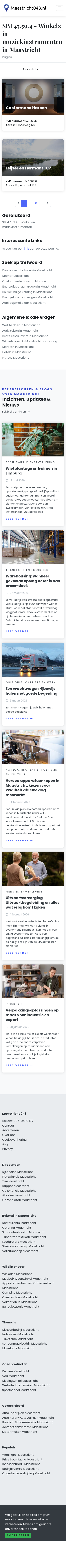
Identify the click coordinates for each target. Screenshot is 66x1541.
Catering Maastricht (16, 1228)
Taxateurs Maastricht (17, 1339)
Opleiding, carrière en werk (31, 682)
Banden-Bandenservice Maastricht (27, 1422)
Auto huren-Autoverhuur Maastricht (28, 1418)
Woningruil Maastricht (18, 1455)
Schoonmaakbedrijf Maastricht (24, 1343)
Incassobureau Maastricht (21, 1464)
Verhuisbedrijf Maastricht (20, 1251)
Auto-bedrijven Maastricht (21, 1413)
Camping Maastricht (17, 1292)
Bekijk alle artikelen (14, 411)
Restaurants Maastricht (19, 1223)
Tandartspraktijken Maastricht (24, 1237)
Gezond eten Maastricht (19, 1200)
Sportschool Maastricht (19, 1390)
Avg (5, 1144)
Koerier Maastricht (15, 276)
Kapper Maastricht (16, 1186)
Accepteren (18, 1535)
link (26, 249)
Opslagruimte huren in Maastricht (26, 281)
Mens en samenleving (24, 891)
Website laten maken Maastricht (26, 1385)
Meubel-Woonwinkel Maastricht (25, 1279)
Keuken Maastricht (15, 1371)
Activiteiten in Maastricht (20, 331)
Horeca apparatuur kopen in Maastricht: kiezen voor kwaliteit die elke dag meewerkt (32, 787)
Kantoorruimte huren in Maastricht (27, 270)
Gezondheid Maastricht (19, 1191)
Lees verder (17, 518)
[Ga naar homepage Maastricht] (24, 8)
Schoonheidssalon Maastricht (23, 1232)
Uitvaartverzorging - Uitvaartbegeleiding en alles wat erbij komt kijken (32, 902)
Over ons (8, 1135)
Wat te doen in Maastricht (21, 325)
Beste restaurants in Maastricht (25, 336)
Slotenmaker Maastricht (19, 1432)
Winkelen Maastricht (17, 1274)
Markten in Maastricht (18, 347)
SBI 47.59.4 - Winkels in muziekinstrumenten (18, 224)
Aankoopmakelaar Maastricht (24, 303)
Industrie (14, 1004)
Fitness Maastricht (15, 358)
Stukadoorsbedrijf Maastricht (23, 1246)
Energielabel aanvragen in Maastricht (29, 286)
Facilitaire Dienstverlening (30, 462)
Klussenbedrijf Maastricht (20, 1330)
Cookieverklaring (14, 1140)
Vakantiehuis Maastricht (19, 1302)
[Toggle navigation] (60, 8)
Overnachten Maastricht (20, 1297)
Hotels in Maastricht (16, 352)
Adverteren (10, 1130)
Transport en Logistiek (27, 570)
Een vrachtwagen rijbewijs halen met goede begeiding (31, 691)
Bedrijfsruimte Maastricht (20, 1469)
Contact (8, 1126)
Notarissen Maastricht (18, 1334)
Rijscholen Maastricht (17, 1172)
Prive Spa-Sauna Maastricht (22, 1459)
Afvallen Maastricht (16, 1195)
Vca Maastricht (13, 1376)
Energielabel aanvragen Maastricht (27, 297)
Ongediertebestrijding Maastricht (26, 1473)
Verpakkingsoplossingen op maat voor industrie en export (32, 1015)
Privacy (7, 1149)
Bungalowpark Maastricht (20, 1306)
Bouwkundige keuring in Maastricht (27, 292)
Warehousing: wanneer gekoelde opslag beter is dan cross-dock (33, 581)
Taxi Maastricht (13, 1181)
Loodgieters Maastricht (19, 1242)
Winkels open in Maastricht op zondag (29, 341)
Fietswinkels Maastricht (19, 1177)
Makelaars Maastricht (18, 1348)
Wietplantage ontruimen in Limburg (31, 471)
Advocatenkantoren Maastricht (25, 1427)
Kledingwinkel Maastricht (20, 1381)
